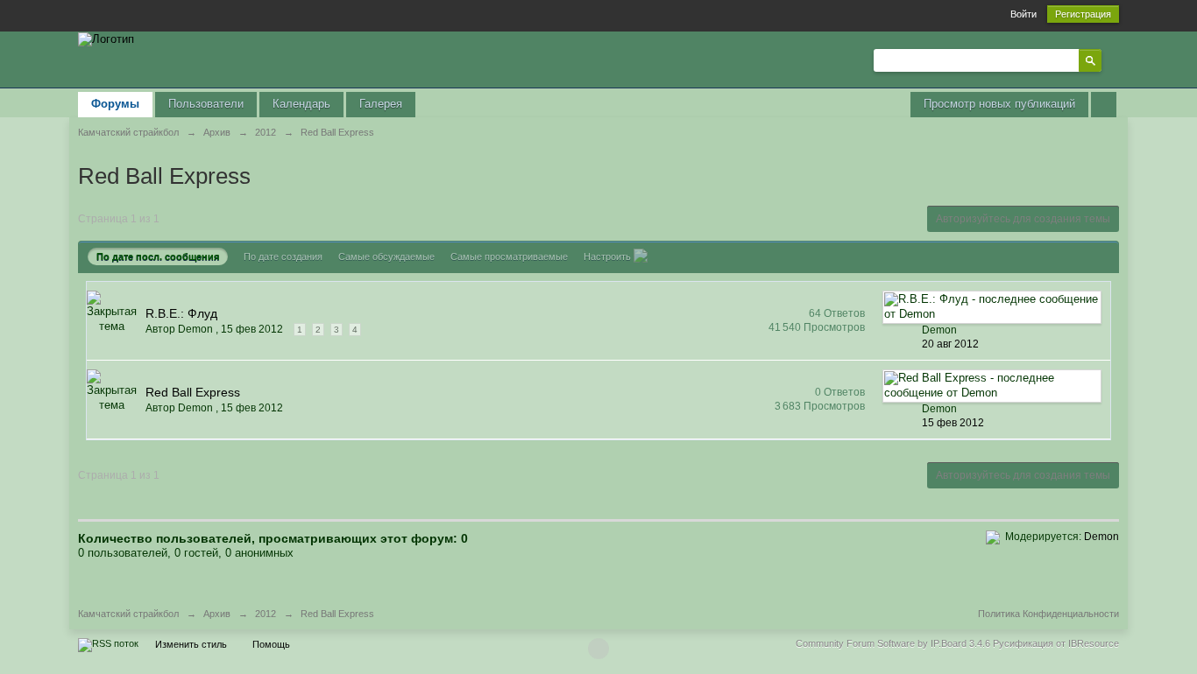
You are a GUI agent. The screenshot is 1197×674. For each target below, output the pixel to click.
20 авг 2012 (950, 344)
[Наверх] (598, 648)
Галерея (380, 103)
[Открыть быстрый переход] (1103, 104)
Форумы (115, 103)
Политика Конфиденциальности (1048, 613)
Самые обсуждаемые (386, 256)
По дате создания (283, 256)
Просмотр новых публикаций (999, 103)
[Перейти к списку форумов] (106, 38)
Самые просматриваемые (509, 256)
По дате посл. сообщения (157, 256)
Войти (1023, 14)
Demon (1101, 536)
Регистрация (1083, 14)
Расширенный (1112, 60)
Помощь (271, 644)
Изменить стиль (191, 644)
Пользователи (206, 103)
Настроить (609, 256)
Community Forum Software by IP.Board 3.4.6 (893, 643)
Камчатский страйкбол (128, 613)
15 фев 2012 (953, 423)
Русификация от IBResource (1054, 643)
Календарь (301, 103)
